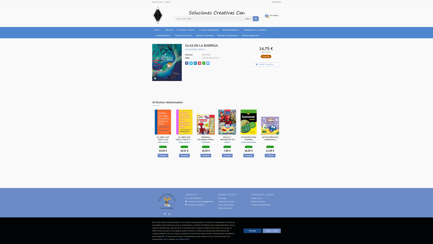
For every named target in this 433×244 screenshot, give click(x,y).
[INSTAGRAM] (277, 32)
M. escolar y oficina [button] (186, 29)
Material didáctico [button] (230, 29)
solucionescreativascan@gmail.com (201, 202)
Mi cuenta (277, 2)
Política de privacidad (225, 205)
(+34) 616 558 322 (195, 198)
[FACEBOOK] (273, 32)
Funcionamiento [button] (163, 35)
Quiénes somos (157, 2)
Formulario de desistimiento (261, 205)
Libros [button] (157, 29)
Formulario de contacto (196, 205)
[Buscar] (256, 18)
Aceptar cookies (271, 231)
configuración (183, 239)
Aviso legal (222, 198)
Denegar (252, 231)
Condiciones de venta (226, 202)
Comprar (163, 155)
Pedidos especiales (258, 202)
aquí (164, 239)
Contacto (167, 2)
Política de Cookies (225, 208)
